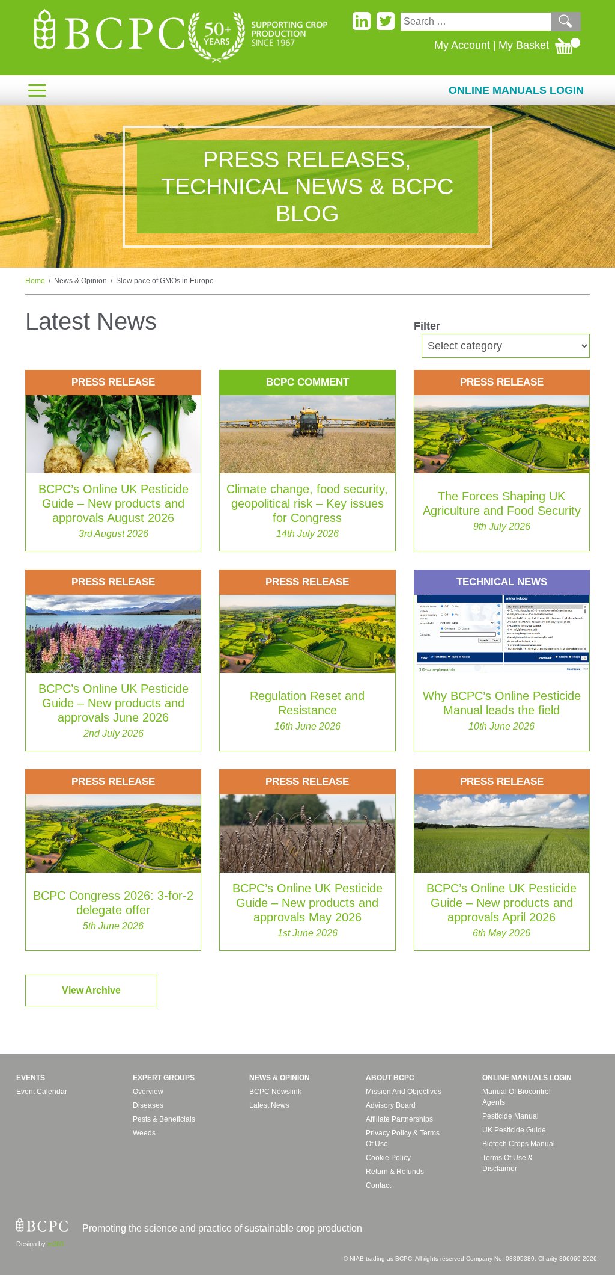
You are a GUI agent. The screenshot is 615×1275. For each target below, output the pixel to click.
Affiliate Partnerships (399, 1119)
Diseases (148, 1105)
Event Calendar (41, 1091)
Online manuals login (527, 1078)
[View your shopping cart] (568, 45)
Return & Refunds (395, 1171)
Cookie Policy (388, 1158)
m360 (55, 1243)
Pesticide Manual (510, 1116)
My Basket (523, 45)
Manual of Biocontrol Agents (516, 1097)
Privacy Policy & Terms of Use (403, 1138)
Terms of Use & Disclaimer (507, 1163)
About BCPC (390, 1078)
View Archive (91, 990)
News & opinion (279, 1078)
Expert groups (164, 1078)
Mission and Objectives (403, 1091)
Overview (148, 1091)
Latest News (269, 1105)
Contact (378, 1185)
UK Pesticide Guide (514, 1130)
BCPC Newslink (275, 1091)
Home (35, 281)
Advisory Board (391, 1105)
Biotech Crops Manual (518, 1144)
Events (30, 1078)
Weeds (144, 1133)
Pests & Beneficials (164, 1119)
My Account (462, 45)
